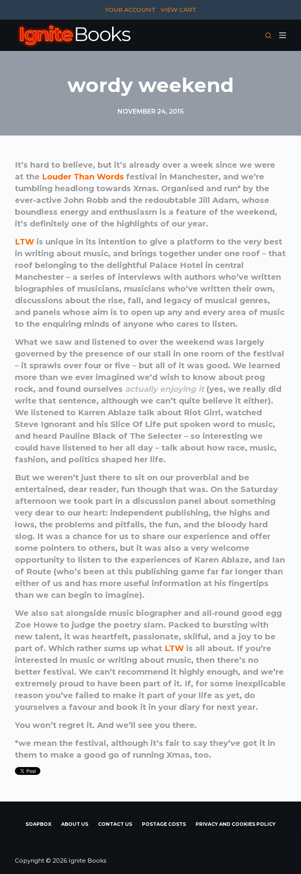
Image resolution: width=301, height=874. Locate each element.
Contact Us (115, 824)
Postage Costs (164, 824)
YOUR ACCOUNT (130, 9)
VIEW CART (178, 9)
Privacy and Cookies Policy (236, 824)
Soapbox (38, 824)
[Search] (268, 35)
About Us (74, 824)
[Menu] (282, 35)
